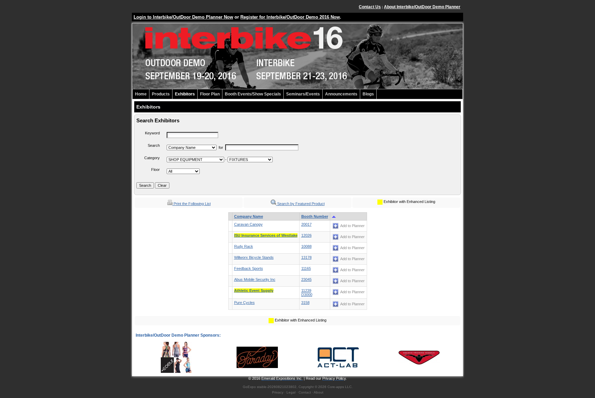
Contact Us (370, 6)
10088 (306, 246)
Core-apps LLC (339, 387)
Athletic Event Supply (253, 290)
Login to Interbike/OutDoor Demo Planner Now (183, 17)
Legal (290, 392)
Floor (155, 169)
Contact (305, 392)
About (318, 392)
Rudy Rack (243, 246)
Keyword (152, 133)
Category (152, 158)
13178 (306, 257)
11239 (306, 290)
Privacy (277, 392)
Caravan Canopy (248, 224)
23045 (306, 279)
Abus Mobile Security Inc (254, 279)
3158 (305, 302)
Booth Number (314, 216)
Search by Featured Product (300, 204)
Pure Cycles (244, 302)
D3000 (306, 295)
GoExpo (249, 387)
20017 (306, 224)
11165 (306, 268)
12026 (306, 235)
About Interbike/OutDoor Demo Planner (422, 6)
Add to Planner (352, 226)
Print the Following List (192, 204)
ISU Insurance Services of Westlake (266, 235)
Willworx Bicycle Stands (254, 257)
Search (154, 145)
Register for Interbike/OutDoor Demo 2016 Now (290, 17)
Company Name (248, 216)
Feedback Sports (248, 268)
